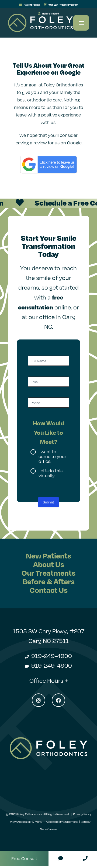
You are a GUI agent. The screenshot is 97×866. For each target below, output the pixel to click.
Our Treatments (48, 573)
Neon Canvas (48, 829)
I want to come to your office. (52, 456)
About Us (48, 564)
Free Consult (24, 858)
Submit (48, 502)
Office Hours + (48, 680)
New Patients (48, 555)
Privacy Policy (82, 814)
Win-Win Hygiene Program (63, 4)
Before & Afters (49, 581)
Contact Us (49, 590)
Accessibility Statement (62, 822)
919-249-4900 (51, 655)
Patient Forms (31, 4)
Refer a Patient (50, 13)
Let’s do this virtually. (51, 473)
